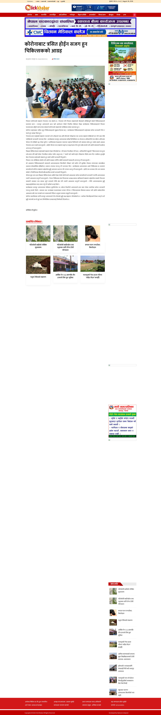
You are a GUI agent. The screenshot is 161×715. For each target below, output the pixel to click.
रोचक (118, 14)
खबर (36, 14)
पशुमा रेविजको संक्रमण (38, 277)
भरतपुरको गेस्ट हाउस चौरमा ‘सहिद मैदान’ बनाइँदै (92, 276)
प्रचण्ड (38, 1)
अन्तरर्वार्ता (92, 14)
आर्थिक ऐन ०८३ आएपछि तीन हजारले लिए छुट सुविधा (65, 276)
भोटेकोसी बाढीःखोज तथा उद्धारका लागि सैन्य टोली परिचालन (65, 247)
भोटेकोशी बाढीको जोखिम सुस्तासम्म (38, 246)
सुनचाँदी (63, 1)
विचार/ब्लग (102, 14)
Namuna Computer (122, 713)
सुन (58, 1)
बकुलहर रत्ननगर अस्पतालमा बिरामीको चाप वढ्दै (126, 693)
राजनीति (43, 14)
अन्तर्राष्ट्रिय (52, 14)
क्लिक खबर (56, 59)
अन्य (124, 14)
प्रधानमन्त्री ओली (51, 1)
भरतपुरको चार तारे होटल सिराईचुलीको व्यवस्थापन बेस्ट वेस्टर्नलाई (126, 681)
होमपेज (29, 14)
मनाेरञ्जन (72, 14)
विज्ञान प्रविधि (82, 14)
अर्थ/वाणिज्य (63, 14)
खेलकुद (111, 14)
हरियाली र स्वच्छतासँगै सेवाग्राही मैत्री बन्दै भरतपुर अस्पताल (126, 669)
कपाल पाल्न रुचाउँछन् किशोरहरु (92, 246)
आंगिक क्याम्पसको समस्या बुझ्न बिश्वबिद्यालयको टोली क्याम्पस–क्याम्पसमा (126, 657)
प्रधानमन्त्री (44, 1)
